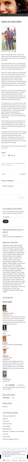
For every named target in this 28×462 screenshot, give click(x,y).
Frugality (10, 257)
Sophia (11, 283)
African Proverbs (6, 247)
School (4, 281)
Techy (11, 284)
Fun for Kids (15, 257)
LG (8, 268)
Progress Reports (7, 279)
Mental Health (18, 270)
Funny (12, 163)
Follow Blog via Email (12, 209)
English (19, 254)
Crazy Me (8, 163)
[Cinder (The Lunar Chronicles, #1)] (4, 327)
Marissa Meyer (7, 335)
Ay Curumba (5, 434)
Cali (8, 249)
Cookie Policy (7, 455)
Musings (22, 272)
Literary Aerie (13, 268)
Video (18, 288)
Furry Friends (17, 259)
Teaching (7, 284)
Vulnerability (5, 290)
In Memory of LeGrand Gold (9, 416)
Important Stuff (11, 265)
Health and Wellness (12, 263)
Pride (23, 277)
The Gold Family (14, 286)
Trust (12, 288)
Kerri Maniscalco (8, 315)
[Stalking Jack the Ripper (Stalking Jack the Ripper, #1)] (4, 307)
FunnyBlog (16, 163)
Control (4, 252)
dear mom (5, 254)
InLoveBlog (18, 265)
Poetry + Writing (13, 277)
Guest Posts (19, 261)
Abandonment (6, 245)
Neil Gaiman (7, 359)
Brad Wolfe (6, 348)
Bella (18, 247)
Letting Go (5, 268)
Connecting (20, 250)
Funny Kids (10, 259)
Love (4, 270)
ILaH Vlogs (5, 265)
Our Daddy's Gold (10, 275)
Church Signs (17, 249)
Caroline (11, 249)
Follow (5, 221)
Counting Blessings (11, 252)
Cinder (4, 333)
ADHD (20, 245)
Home (19, 263)
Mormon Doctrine (6, 272)
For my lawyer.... (6, 421)
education (14, 254)
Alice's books (7, 302)
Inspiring (5, 266)
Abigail (11, 245)
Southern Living (17, 283)
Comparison (5, 250)
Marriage (7, 270)
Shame (23, 281)
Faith (22, 254)
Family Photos (9, 256)
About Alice (5, 418)
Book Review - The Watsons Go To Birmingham (13, 431)
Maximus (12, 270)
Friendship (5, 257)
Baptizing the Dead (7, 428)
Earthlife (10, 254)
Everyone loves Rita (7, 423)
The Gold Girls (22, 286)
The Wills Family (6, 288)
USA (15, 288)
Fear (15, 256)
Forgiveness (19, 256)
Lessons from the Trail (17, 266)
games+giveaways (7, 261)
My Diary (5, 274)
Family (4, 256)
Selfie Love (18, 281)
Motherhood (13, 272)
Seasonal (13, 281)
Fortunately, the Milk (7, 357)
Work (22, 290)
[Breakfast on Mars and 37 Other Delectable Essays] (4, 339)
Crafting (17, 252)
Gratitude (14, 261)
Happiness (5, 263)
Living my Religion (21, 268)
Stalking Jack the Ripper (8, 313)
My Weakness (10, 274)
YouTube (5, 291)
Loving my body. (6, 436)
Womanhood (17, 290)
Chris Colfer (6, 381)
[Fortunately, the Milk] (5, 352)
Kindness (9, 266)
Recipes (13, 279)
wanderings (11, 290)
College (22, 249)
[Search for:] (25, 15)
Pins (8, 277)
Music (18, 272)
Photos (4, 277)
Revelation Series (19, 279)
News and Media (18, 274)
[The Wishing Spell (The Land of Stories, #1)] (5, 374)
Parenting (17, 275)
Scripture (9, 281)
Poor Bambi (23, 174)
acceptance (16, 245)
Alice (3, 174)
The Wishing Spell (7, 379)
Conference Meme (13, 250)
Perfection (22, 275)
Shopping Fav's (6, 283)
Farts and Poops (6, 426)
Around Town (14, 247)
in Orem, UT (5, 235)
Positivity (19, 277)
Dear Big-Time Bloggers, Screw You (11, 439)
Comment (21, 197)
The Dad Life (16, 284)
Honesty (23, 263)
